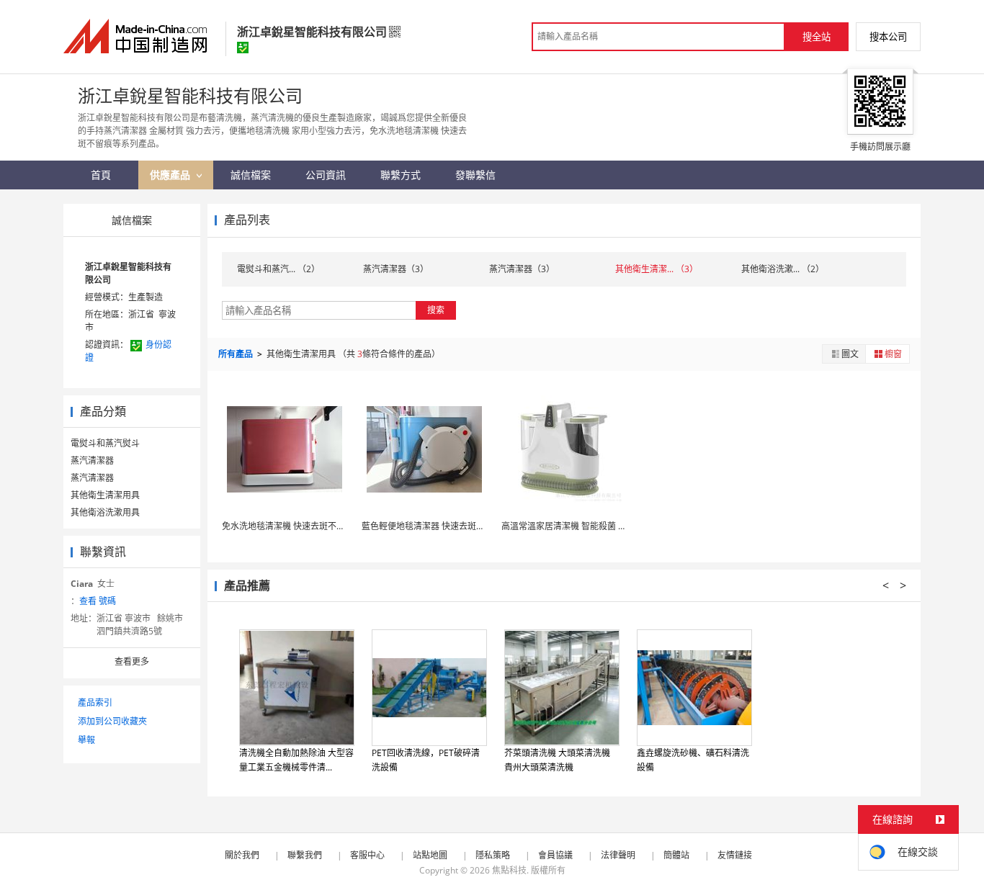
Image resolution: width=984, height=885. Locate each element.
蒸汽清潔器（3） (396, 269)
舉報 (86, 740)
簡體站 (676, 855)
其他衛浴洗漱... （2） (782, 269)
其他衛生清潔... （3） (656, 269)
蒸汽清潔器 (92, 460)
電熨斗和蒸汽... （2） (278, 269)
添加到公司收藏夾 (112, 721)
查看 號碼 (97, 601)
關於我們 (242, 855)
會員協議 (555, 855)
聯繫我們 (304, 855)
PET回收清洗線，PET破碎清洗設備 (426, 760)
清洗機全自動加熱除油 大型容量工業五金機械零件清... (296, 760)
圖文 (850, 354)
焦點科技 (509, 870)
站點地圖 (430, 855)
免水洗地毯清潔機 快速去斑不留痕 (288, 526)
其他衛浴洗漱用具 (105, 512)
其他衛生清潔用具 (105, 495)
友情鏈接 (734, 855)
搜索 (435, 310)
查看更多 (132, 661)
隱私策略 (492, 855)
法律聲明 (618, 855)
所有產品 (236, 354)
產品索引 (95, 702)
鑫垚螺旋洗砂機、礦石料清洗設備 (693, 760)
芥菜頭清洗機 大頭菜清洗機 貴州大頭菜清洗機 (557, 760)
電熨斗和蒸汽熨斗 (105, 443)
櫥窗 (893, 354)
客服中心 (367, 855)
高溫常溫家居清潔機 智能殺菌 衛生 (568, 526)
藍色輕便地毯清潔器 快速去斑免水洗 (432, 526)
